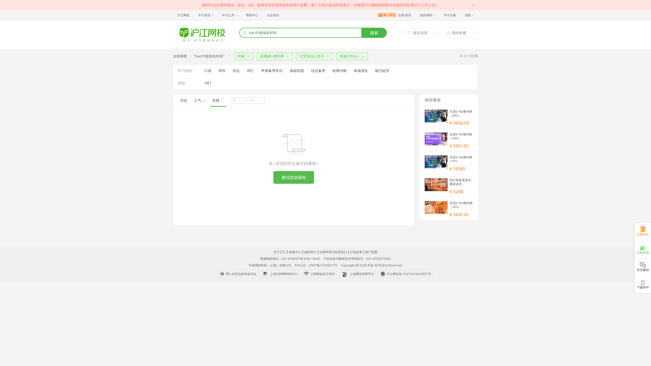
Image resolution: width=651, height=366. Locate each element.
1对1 (207, 83)
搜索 (374, 32)
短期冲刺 (339, 70)
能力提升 (382, 70)
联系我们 (341, 252)
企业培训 (273, 15)
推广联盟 (371, 252)
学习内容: (185, 70)
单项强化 (361, 70)
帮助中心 (252, 15)
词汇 (250, 70)
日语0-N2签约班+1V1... (461, 159)
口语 (207, 70)
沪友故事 (356, 252)
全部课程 (180, 56)
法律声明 (325, 252)
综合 (236, 70)
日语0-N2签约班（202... (461, 113)
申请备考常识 (272, 70)
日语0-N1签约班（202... (461, 136)
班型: (182, 83)
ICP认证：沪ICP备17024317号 (315, 265)
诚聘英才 (310, 252)
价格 (216, 100)
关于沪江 (280, 252)
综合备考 (318, 70)
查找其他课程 (294, 177)
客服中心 (295, 252)
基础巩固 (297, 70)
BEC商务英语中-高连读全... (461, 182)
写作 (222, 70)
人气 (198, 100)
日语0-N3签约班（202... (461, 205)
